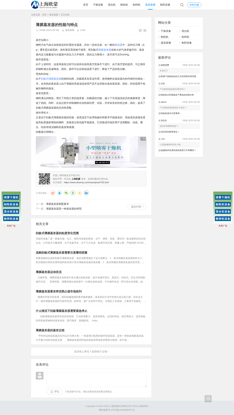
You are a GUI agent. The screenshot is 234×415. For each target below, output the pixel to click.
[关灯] (208, 398)
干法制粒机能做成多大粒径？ (173, 107)
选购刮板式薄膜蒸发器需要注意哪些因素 (61, 252)
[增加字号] (140, 30)
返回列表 (136, 206)
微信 (66, 192)
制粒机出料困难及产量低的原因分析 (177, 95)
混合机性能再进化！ (170, 132)
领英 (86, 192)
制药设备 (165, 4)
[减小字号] (145, 30)
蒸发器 (118, 44)
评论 (56, 391)
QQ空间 (79, 192)
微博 (52, 192)
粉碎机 (136, 4)
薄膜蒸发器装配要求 (57, 204)
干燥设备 (98, 4)
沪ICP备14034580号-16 (123, 410)
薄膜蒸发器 (104, 49)
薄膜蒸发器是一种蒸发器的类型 (64, 208)
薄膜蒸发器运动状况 (49, 272)
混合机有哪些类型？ (169, 126)
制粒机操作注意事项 (170, 113)
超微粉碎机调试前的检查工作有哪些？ (178, 150)
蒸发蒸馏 (150, 4)
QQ (59, 192)
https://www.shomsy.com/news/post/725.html (86, 182)
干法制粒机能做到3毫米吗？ (173, 89)
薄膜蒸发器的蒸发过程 (50, 330)
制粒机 (124, 4)
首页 (85, 4)
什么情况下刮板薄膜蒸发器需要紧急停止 (61, 310)
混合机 (112, 4)
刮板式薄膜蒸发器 (51, 78)
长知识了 (164, 70)
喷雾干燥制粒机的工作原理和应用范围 (178, 76)
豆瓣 (73, 192)
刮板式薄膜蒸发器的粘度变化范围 (57, 233)
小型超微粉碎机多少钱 (170, 144)
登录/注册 (194, 5)
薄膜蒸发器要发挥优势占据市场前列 (59, 291)
